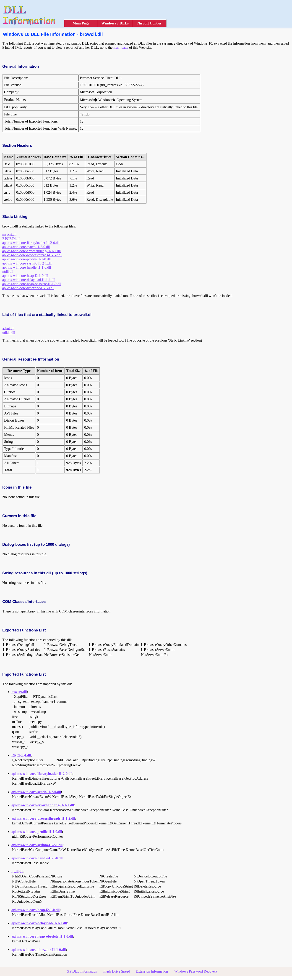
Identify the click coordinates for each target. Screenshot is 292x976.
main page (120, 47)
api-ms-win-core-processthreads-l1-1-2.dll (32, 255)
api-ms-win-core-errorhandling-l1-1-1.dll (31, 251)
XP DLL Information (82, 971)
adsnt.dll (8, 328)
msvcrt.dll (9, 234)
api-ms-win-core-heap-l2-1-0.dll (25, 276)
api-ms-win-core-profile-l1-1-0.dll (26, 259)
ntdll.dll (7, 271)
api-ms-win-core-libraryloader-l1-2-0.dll (31, 243)
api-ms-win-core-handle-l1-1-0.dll (26, 267)
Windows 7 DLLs (115, 23)
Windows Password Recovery (196, 971)
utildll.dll (8, 332)
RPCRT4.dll (11, 239)
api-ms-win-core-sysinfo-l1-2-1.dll (27, 263)
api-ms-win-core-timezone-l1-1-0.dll (28, 288)
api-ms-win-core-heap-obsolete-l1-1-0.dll (31, 284)
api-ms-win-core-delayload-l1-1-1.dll (28, 280)
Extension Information (152, 971)
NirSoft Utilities (149, 23)
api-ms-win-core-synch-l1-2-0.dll (26, 247)
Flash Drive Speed (116, 971)
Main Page (81, 23)
